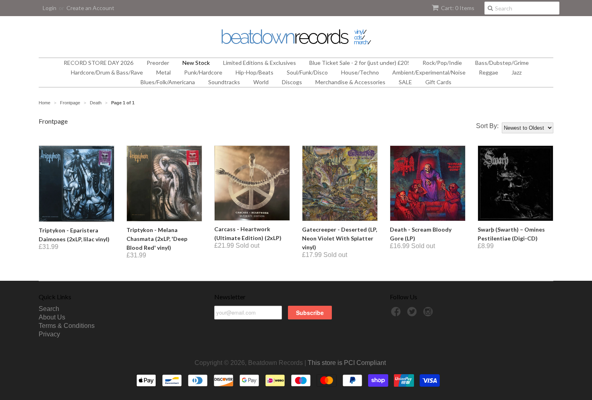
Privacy (49, 334)
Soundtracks (224, 82)
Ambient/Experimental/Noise (429, 72)
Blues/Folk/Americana (168, 82)
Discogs (292, 82)
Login (49, 7)
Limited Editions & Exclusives (259, 62)
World (261, 82)
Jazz (516, 72)
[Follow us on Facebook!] (397, 314)
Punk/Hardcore (203, 72)
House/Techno (360, 72)
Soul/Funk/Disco (307, 72)
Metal (163, 72)
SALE (405, 82)
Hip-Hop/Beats (254, 72)
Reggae (488, 72)
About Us (52, 317)
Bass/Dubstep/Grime (502, 62)
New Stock (196, 62)
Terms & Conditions (67, 325)
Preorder (158, 62)
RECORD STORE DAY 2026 (98, 62)
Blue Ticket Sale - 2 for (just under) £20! (359, 62)
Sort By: (487, 126)
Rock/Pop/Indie (442, 62)
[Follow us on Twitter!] (413, 314)
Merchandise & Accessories (350, 82)
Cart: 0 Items (457, 7)
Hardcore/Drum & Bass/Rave (107, 72)
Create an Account (90, 7)
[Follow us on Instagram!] (429, 314)
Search (49, 308)
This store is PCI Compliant (347, 362)
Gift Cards (438, 82)
